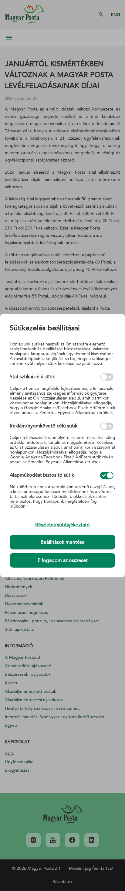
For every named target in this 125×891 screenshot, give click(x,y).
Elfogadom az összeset (63, 560)
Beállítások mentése (63, 542)
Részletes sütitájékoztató (62, 524)
